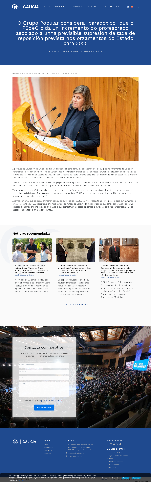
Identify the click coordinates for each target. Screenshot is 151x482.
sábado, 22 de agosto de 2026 (24, 275)
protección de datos (50, 400)
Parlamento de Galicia (94, 51)
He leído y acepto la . (41, 400)
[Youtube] (114, 444)
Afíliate (107, 7)
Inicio (47, 7)
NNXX (119, 7)
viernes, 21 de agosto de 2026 (67, 275)
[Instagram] (111, 444)
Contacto (93, 7)
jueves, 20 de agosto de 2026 (110, 277)
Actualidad (77, 7)
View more (21, 480)
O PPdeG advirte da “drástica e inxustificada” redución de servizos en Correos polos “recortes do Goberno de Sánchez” (74, 269)
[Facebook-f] (108, 444)
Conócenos (60, 7)
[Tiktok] (120, 444)
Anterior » (83, 304)
